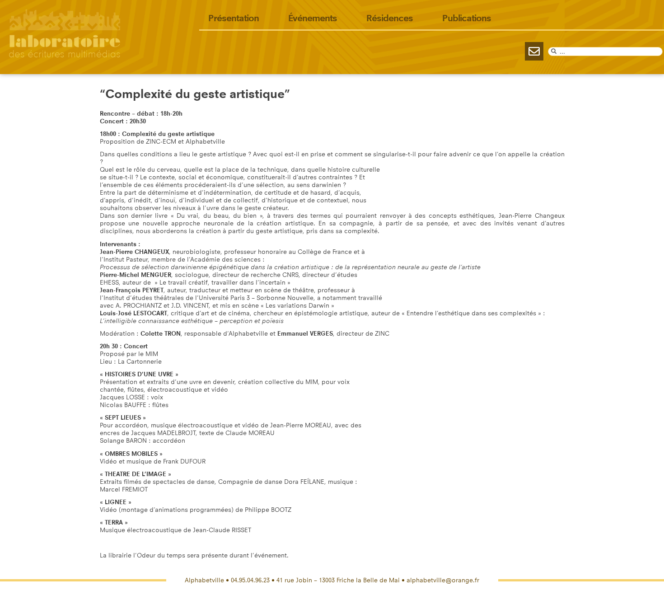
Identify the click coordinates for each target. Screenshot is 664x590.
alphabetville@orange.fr (443, 580)
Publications (466, 18)
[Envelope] (534, 51)
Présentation (233, 18)
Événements (312, 18)
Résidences (389, 18)
